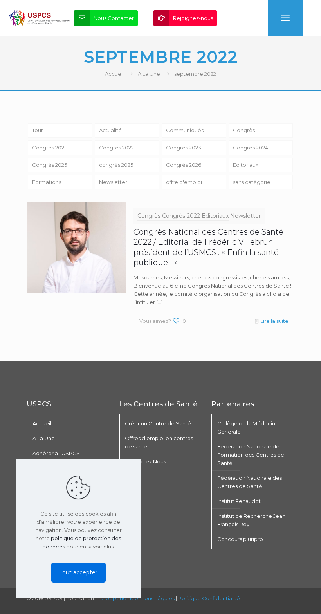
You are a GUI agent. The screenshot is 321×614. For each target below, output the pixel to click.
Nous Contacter (114, 18)
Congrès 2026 (183, 165)
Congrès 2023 (183, 147)
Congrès (244, 130)
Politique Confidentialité (209, 598)
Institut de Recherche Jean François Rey (251, 520)
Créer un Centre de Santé (158, 423)
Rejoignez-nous (193, 18)
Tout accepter (78, 572)
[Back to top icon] (283, 598)
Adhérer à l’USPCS (56, 453)
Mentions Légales (152, 598)
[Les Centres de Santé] (40, 18)
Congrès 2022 (116, 147)
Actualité (110, 130)
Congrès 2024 (250, 147)
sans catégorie (252, 182)
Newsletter (113, 182)
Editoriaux (245, 165)
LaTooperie (111, 598)
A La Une (149, 74)
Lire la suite (274, 321)
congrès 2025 (116, 165)
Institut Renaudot (239, 501)
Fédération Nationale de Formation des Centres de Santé (250, 454)
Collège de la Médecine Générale (248, 427)
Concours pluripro (240, 539)
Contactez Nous (145, 461)
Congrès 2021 (49, 147)
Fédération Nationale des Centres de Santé (249, 482)
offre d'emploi (184, 182)
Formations (46, 182)
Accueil (114, 74)
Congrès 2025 (49, 165)
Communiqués (185, 130)
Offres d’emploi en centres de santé (159, 442)
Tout (37, 130)
